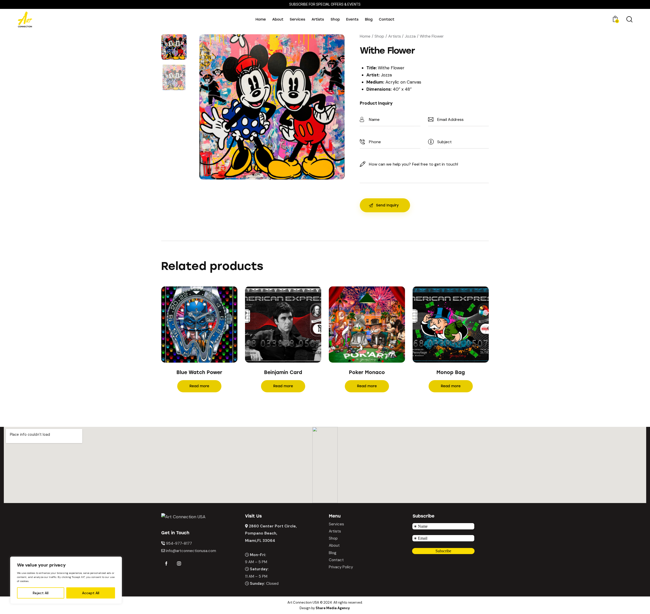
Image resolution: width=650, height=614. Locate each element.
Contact (336, 559)
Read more (199, 386)
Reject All (40, 593)
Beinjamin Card (283, 372)
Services (336, 524)
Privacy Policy (341, 567)
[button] (192, 324)
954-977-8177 (179, 543)
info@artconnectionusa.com (191, 550)
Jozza (410, 36)
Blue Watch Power (199, 372)
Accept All (90, 593)
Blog (332, 552)
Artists (394, 36)
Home (365, 36)
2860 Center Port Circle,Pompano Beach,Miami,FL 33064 (271, 533)
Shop (379, 36)
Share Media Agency (333, 608)
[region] (66, 580)
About (334, 545)
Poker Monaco (367, 372)
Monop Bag (450, 372)
